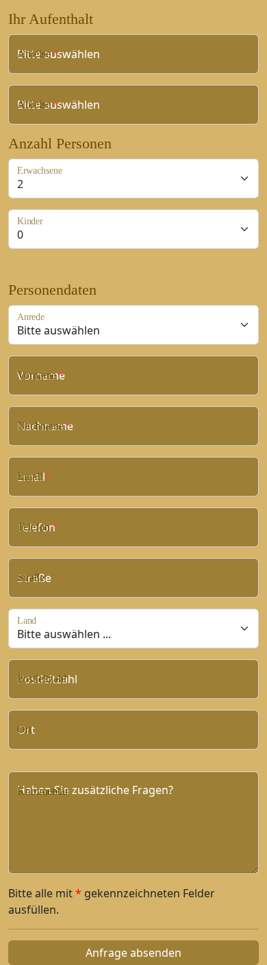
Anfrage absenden (133, 952)
